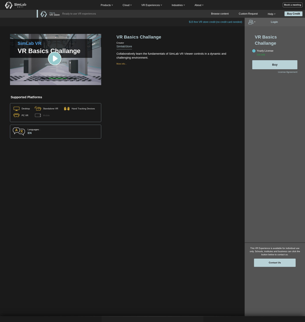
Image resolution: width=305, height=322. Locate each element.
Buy (275, 64)
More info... (121, 64)
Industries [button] (177, 5)
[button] (252, 22)
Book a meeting (292, 4)
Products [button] (106, 5)
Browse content (220, 13)
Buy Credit (293, 13)
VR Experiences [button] (150, 5)
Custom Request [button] (248, 13)
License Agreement (287, 72)
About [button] (198, 5)
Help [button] (270, 14)
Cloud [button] (126, 5)
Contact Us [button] (275, 262)
